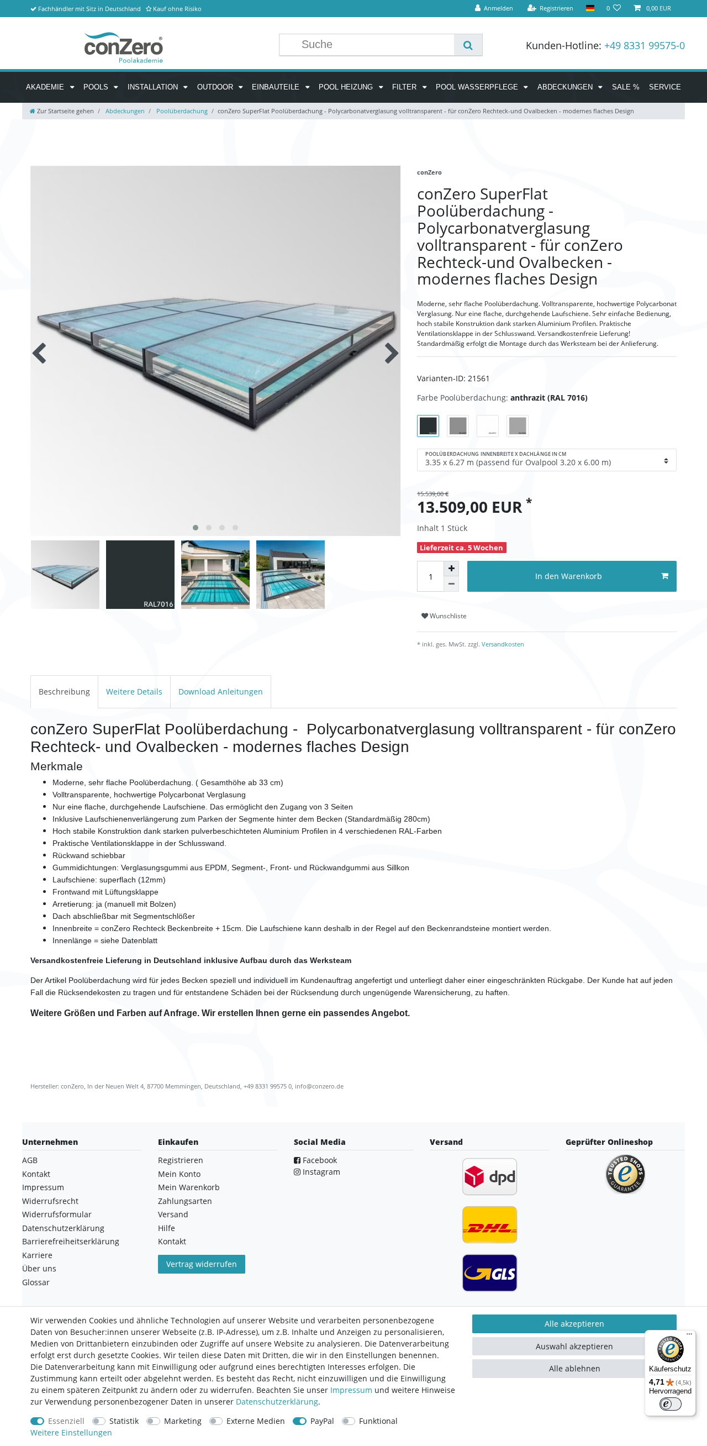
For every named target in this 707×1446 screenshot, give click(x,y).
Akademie (46, 87)
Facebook (318, 1160)
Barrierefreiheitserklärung (70, 1241)
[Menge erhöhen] (451, 568)
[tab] (64, 691)
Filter (405, 87)
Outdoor (216, 87)
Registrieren (180, 1160)
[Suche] (468, 44)
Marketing (183, 1421)
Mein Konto (179, 1174)
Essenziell (66, 1421)
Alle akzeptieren (574, 1323)
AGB (30, 1160)
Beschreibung (64, 691)
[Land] (589, 8)
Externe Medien (255, 1421)
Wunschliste (447, 616)
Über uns (39, 1268)
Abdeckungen (566, 87)
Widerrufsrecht (50, 1201)
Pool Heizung (347, 87)
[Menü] (689, 1336)
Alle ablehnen (574, 1368)
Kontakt (36, 1174)
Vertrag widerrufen (201, 1264)
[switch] (670, 1404)
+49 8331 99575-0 (644, 45)
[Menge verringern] (451, 584)
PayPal (322, 1421)
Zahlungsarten (185, 1201)
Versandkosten (502, 644)
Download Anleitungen (220, 691)
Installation (154, 87)
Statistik (124, 1421)
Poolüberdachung (181, 111)
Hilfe (166, 1228)
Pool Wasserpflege (478, 87)
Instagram (320, 1171)
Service (665, 87)
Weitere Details (134, 691)
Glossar (36, 1282)
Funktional (378, 1421)
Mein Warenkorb (189, 1187)
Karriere (37, 1255)
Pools (96, 87)
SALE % (626, 87)
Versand (173, 1214)
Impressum (43, 1187)
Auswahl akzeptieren (574, 1346)
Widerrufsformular (57, 1214)
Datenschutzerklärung (63, 1228)
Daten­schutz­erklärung (277, 1401)
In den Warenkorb (568, 576)
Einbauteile (277, 87)
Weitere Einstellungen (71, 1432)
